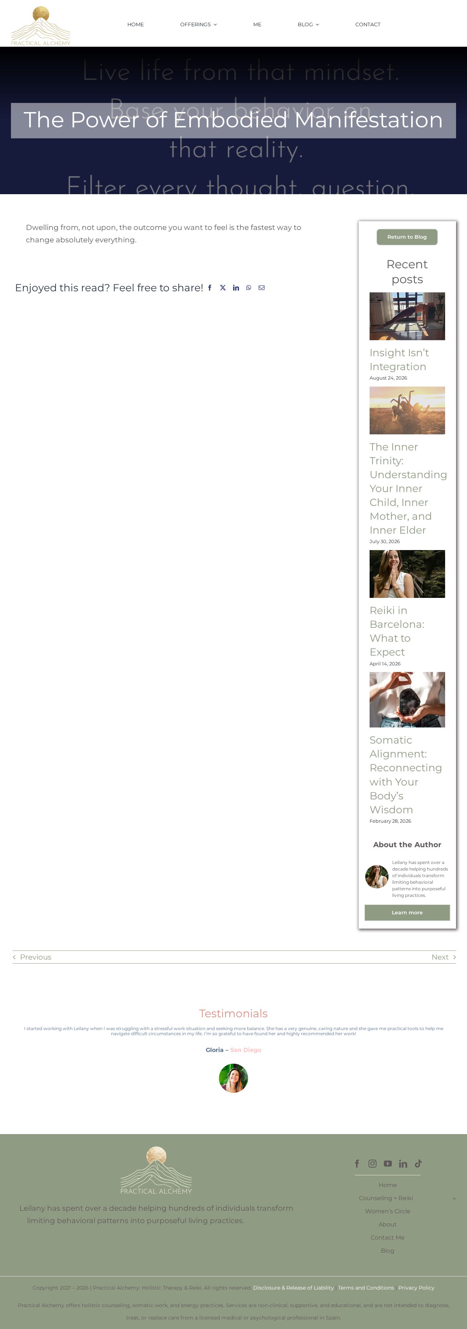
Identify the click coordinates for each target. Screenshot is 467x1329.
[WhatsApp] (249, 288)
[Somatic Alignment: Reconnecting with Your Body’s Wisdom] (407, 699)
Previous (35, 957)
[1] (40, 6)
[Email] (261, 288)
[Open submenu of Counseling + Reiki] (454, 1198)
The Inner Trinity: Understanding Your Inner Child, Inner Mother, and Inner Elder (408, 488)
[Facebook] (209, 288)
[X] (222, 288)
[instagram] (372, 1164)
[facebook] (357, 1164)
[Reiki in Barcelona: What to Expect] (407, 574)
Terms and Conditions (366, 1287)
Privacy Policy (416, 1287)
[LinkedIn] (236, 288)
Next (440, 957)
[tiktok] (418, 1164)
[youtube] (388, 1164)
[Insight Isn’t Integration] (407, 316)
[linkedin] (403, 1164)
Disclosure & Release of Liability (293, 1287)
